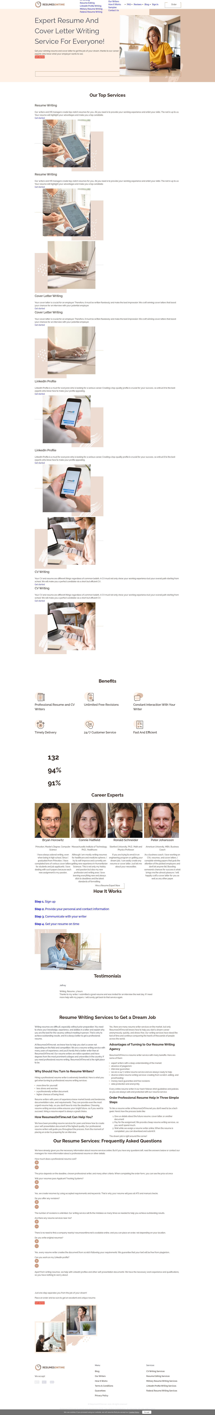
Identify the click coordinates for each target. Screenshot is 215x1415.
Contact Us (113, 10)
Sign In (155, 4)
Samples (112, 7)
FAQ (129, 4)
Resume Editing (87, 3)
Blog (147, 4)
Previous (57, 995)
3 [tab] (107, 1009)
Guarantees (100, 1391)
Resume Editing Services (158, 1376)
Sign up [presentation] (45, 901)
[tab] (107, 901)
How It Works (114, 4)
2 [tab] (105, 1009)
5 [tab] (112, 1009)
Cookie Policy (134, 1412)
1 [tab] (102, 1009)
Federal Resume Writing (91, 12)
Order (174, 4)
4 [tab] (110, 1009)
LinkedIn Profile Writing (90, 6)
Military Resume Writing (91, 9)
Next (158, 995)
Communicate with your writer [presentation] (61, 916)
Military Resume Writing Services (161, 1381)
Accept (146, 1412)
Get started (40, 57)
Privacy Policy (101, 1395)
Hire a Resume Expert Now (107, 885)
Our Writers (113, 1)
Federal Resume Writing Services (161, 1391)
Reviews (138, 4)
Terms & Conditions (104, 1386)
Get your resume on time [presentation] (57, 924)
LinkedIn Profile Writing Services (161, 1386)
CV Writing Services (155, 1371)
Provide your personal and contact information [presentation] (72, 909)
